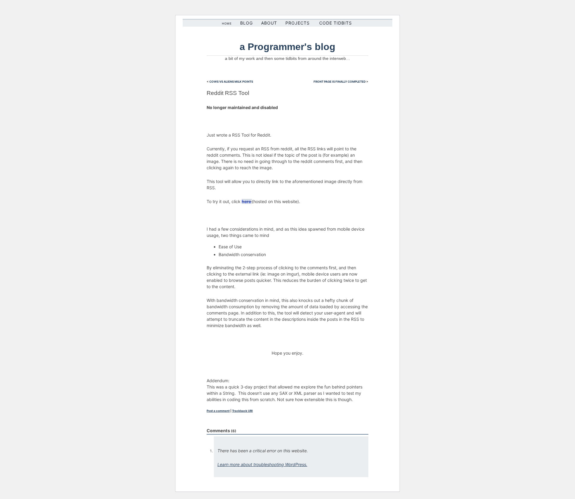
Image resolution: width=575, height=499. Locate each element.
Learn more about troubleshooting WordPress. (262, 464)
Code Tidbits (335, 22)
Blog (246, 22)
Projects (297, 22)
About (269, 22)
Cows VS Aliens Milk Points (231, 81)
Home (227, 23)
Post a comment (218, 410)
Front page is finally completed (340, 81)
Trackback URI (242, 410)
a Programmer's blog (287, 46)
